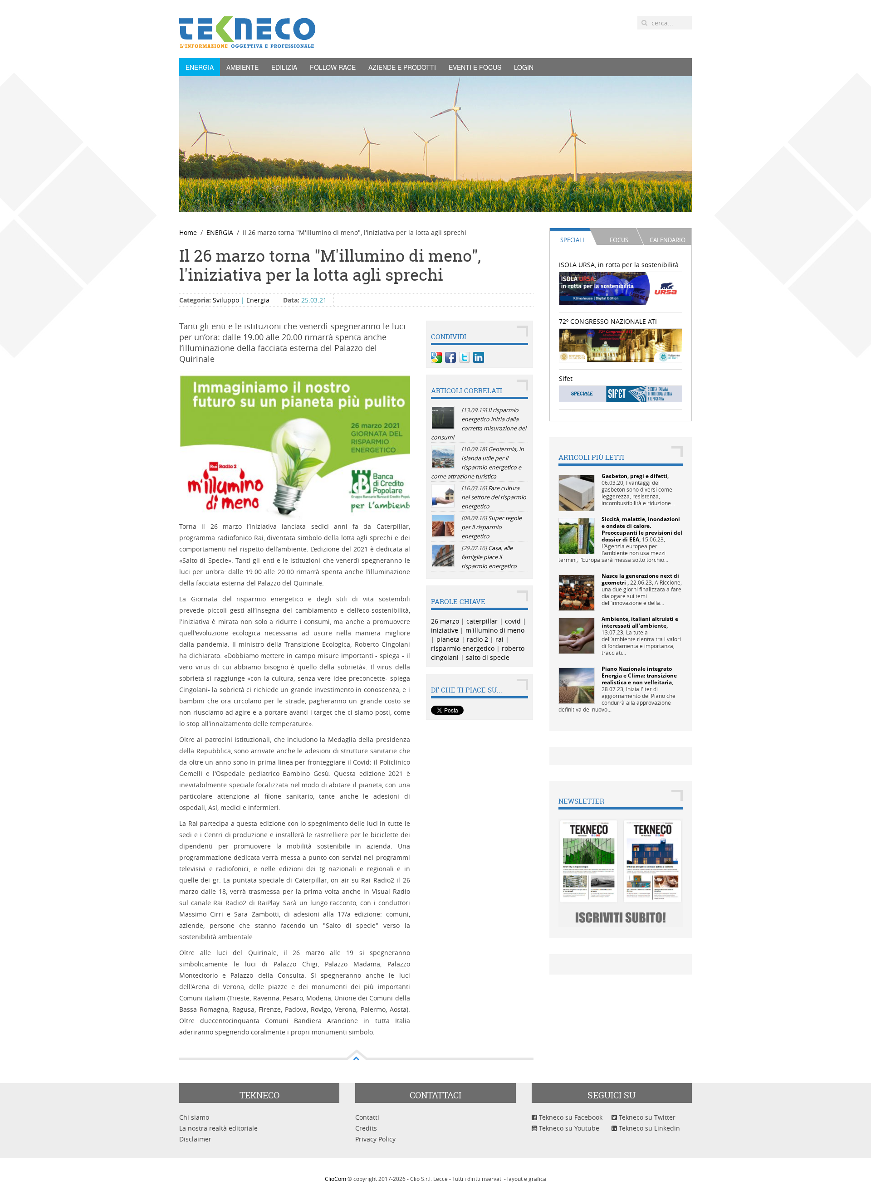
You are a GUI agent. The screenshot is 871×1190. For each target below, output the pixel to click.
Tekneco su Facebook (569, 1117)
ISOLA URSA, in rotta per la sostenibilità (619, 264)
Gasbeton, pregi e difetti (634, 476)
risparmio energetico (462, 648)
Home (188, 232)
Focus (619, 240)
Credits (366, 1128)
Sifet (566, 378)
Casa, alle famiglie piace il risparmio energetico (489, 557)
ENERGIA (200, 67)
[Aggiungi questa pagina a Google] (436, 357)
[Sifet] (621, 393)
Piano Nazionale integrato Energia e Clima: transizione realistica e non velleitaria (639, 675)
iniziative (444, 630)
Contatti (367, 1117)
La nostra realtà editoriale (218, 1128)
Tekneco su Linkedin (648, 1128)
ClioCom (335, 1178)
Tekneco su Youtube (568, 1128)
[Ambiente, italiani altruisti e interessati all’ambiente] (576, 635)
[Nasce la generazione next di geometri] (576, 592)
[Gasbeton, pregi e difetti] (576, 492)
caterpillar (482, 621)
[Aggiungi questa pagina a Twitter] (464, 357)
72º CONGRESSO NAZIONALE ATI (608, 321)
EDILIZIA (284, 67)
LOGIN (523, 67)
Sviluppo (226, 300)
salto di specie (487, 657)
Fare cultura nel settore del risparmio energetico (493, 497)
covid (513, 621)
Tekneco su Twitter (646, 1117)
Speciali (572, 240)
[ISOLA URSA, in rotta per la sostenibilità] (621, 287)
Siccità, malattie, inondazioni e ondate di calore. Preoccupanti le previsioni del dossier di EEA (642, 529)
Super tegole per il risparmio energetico (491, 527)
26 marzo (445, 621)
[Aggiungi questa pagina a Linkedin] (478, 357)
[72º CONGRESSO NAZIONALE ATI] (621, 344)
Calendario (667, 240)
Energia (257, 300)
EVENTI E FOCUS (475, 67)
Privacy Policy (375, 1139)
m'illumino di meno (494, 630)
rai (499, 639)
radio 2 (477, 639)
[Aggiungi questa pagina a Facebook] (450, 357)
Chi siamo (194, 1117)
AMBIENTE (242, 67)
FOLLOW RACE (333, 67)
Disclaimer (195, 1139)
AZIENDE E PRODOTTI (402, 67)
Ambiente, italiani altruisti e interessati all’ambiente (640, 622)
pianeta (448, 639)
